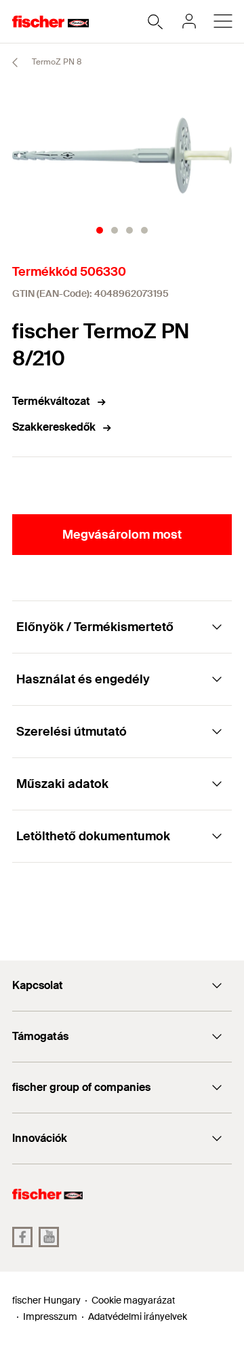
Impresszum (50, 1316)
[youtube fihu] (49, 1237)
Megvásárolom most (122, 534)
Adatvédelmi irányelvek (137, 1316)
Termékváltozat (51, 401)
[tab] (99, 230)
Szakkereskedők (54, 427)
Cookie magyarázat (133, 1300)
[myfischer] (189, 21)
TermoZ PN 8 (56, 61)
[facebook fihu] (22, 1237)
